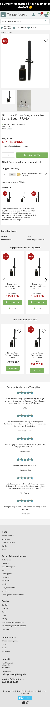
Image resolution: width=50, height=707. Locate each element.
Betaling (4, 584)
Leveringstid (6, 577)
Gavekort (5, 546)
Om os (4, 644)
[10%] (37, 197)
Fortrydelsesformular (9, 588)
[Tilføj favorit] (46, 41)
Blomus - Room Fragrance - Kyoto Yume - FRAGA (12, 286)
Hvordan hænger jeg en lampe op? (14, 626)
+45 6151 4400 (10, 682)
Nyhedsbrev (6, 539)
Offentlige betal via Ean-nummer (13, 595)
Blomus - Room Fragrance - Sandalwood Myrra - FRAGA (37, 286)
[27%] (8, 197)
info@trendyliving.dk (14, 674)
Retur (4, 570)
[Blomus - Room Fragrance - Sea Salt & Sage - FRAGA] (8, 100)
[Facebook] (23, 703)
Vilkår (4, 549)
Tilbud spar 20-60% (8, 543)
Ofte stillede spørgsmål (10, 641)
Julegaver (5, 608)
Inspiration (5, 629)
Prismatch (5, 563)
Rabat (4, 612)
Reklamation (6, 560)
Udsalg (4, 619)
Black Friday (6, 591)
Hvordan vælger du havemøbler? (13, 622)
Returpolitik (6, 581)
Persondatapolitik (8, 536)
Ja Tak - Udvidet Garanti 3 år (31, 174)
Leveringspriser (7, 574)
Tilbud (4, 615)
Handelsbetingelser (8, 567)
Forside (3, 32)
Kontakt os (5, 648)
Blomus (9, 129)
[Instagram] (27, 703)
